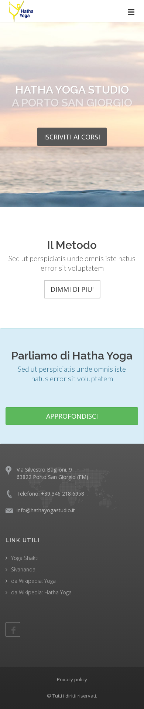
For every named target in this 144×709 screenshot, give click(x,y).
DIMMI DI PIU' (72, 289)
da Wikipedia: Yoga (33, 580)
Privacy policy (72, 679)
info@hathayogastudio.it (46, 510)
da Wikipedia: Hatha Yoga (41, 592)
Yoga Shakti (24, 557)
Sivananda (23, 569)
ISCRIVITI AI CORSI (72, 136)
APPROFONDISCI (72, 416)
